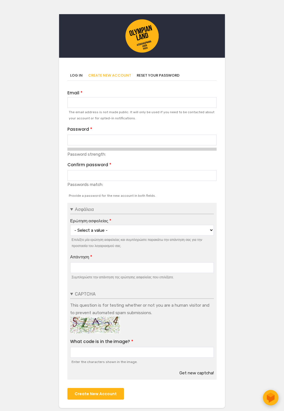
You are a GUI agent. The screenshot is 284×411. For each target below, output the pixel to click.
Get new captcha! (196, 372)
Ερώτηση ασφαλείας (89, 221)
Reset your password (158, 75)
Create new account (111, 75)
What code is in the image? (100, 341)
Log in (76, 75)
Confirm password (87, 165)
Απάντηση (79, 257)
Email (73, 93)
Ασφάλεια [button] (84, 209)
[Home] (142, 21)
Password (78, 129)
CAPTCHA (85, 294)
